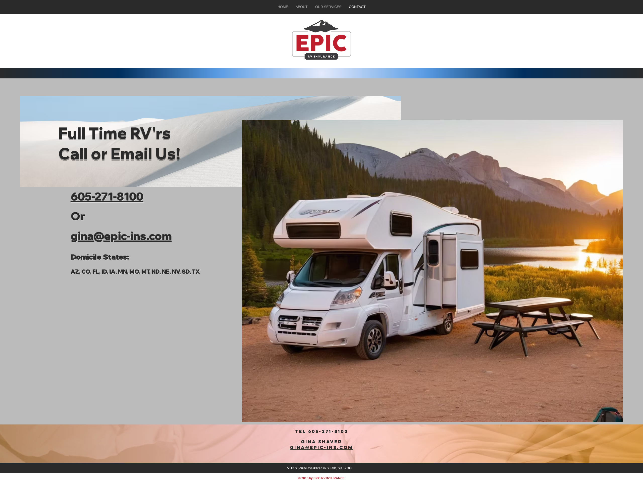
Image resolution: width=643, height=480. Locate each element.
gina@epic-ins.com (321, 447)
